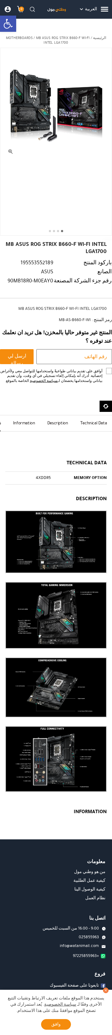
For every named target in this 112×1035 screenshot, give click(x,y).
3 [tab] (54, 231)
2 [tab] (58, 231)
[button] (8, 24)
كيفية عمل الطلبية (89, 880)
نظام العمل (95, 898)
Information (24, 423)
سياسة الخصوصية (44, 380)
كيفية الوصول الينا (89, 889)
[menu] (104, 9)
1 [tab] (62, 231)
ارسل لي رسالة (17, 358)
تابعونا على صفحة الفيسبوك (74, 985)
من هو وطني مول (89, 872)
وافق (56, 1024)
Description (57, 423)
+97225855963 (86, 956)
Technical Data (93, 423)
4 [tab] (50, 231)
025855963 (89, 937)
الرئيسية (99, 38)
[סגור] (106, 990)
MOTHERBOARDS (19, 38)
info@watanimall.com (79, 946)
